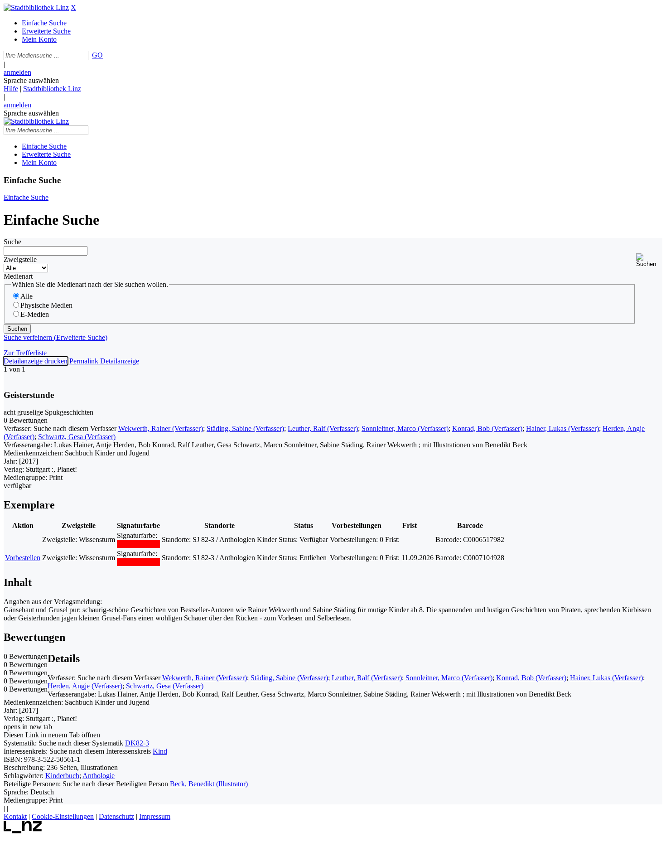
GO (97, 55)
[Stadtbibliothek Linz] (36, 7)
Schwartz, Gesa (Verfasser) (77, 436)
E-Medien (34, 314)
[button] (649, 260)
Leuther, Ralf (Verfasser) (323, 428)
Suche (12, 242)
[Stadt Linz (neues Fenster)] (23, 831)
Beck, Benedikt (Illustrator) (209, 784)
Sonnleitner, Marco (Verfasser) (405, 428)
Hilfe (11, 88)
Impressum (154, 816)
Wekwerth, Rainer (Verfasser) (160, 428)
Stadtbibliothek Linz (52, 88)
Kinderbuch (62, 775)
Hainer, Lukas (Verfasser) (562, 428)
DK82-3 (137, 743)
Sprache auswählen (31, 80)
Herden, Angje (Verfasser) (85, 686)
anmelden (17, 72)
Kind (160, 751)
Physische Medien (46, 305)
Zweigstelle (20, 259)
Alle (26, 296)
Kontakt (15, 816)
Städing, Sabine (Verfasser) (245, 428)
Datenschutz (116, 816)
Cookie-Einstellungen (63, 816)
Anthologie (98, 775)
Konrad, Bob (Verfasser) (487, 428)
